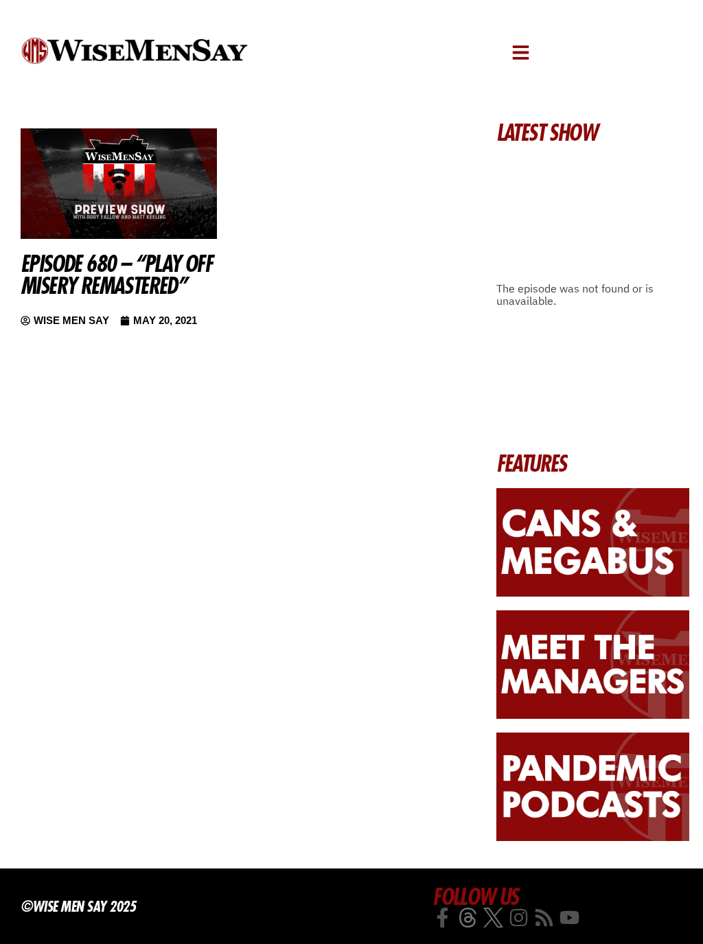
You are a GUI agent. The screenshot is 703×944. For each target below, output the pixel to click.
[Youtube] (569, 918)
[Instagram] (519, 918)
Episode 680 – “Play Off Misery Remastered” (116, 274)
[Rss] (544, 918)
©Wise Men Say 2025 (78, 906)
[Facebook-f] (442, 918)
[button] (521, 52)
